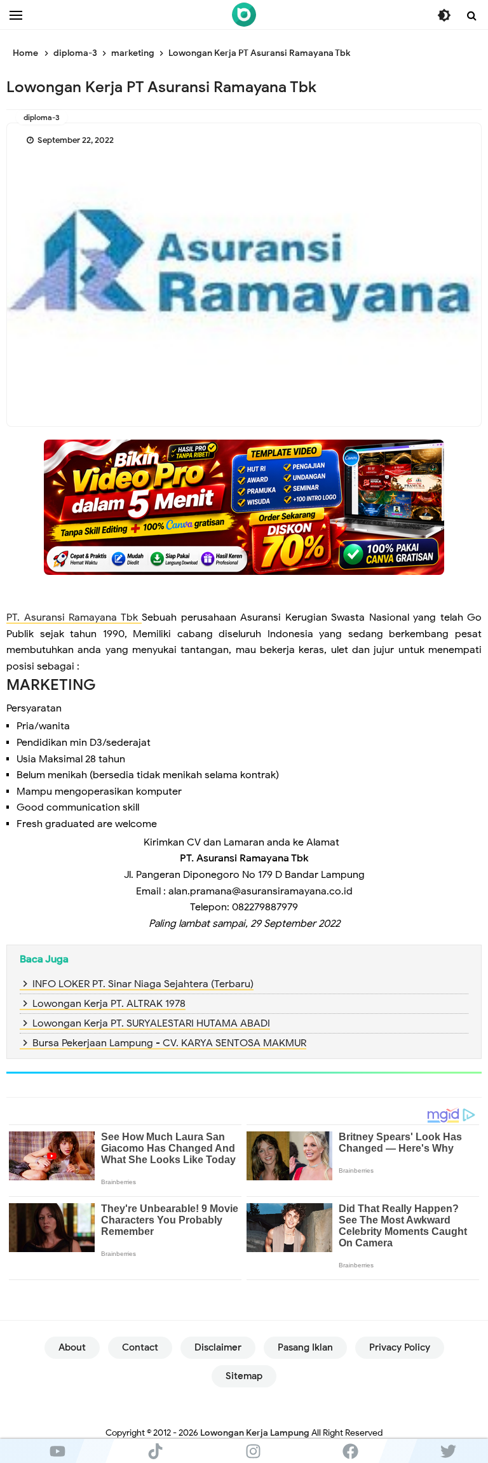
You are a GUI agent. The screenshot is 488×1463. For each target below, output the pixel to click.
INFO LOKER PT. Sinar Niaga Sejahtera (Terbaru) (143, 984)
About (72, 1347)
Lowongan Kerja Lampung (254, 1432)
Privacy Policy (399, 1347)
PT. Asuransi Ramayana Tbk (74, 617)
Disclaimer (217, 1347)
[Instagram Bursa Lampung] (253, 1451)
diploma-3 (42, 117)
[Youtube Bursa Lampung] (58, 1451)
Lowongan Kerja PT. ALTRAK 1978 (109, 1003)
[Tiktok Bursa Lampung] (156, 1451)
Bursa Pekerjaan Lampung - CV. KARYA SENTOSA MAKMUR (169, 1043)
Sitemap (244, 1376)
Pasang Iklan (305, 1347)
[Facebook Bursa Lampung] (351, 1451)
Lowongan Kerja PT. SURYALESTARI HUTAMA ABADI (151, 1023)
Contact (140, 1347)
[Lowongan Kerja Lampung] (244, 15)
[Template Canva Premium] (244, 507)
